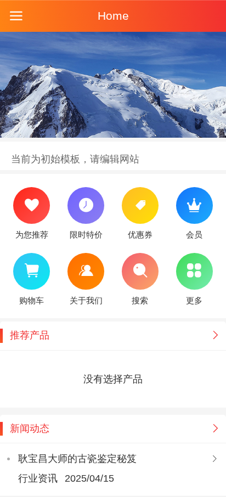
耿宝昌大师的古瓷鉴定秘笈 (77, 458)
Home (113, 15)
